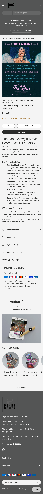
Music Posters (10, 372)
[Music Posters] (10, 360)
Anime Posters (30, 372)
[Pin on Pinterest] (17, 260)
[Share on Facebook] (13, 260)
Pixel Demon (6, 100)
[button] (39, 5)
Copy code (27, 30)
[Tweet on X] (9, 260)
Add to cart (29, 126)
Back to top (21, 388)
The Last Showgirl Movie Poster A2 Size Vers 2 (21, 38)
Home (4, 38)
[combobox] (21, 13)
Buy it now (21, 132)
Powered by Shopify (20, 489)
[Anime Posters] (30, 360)
